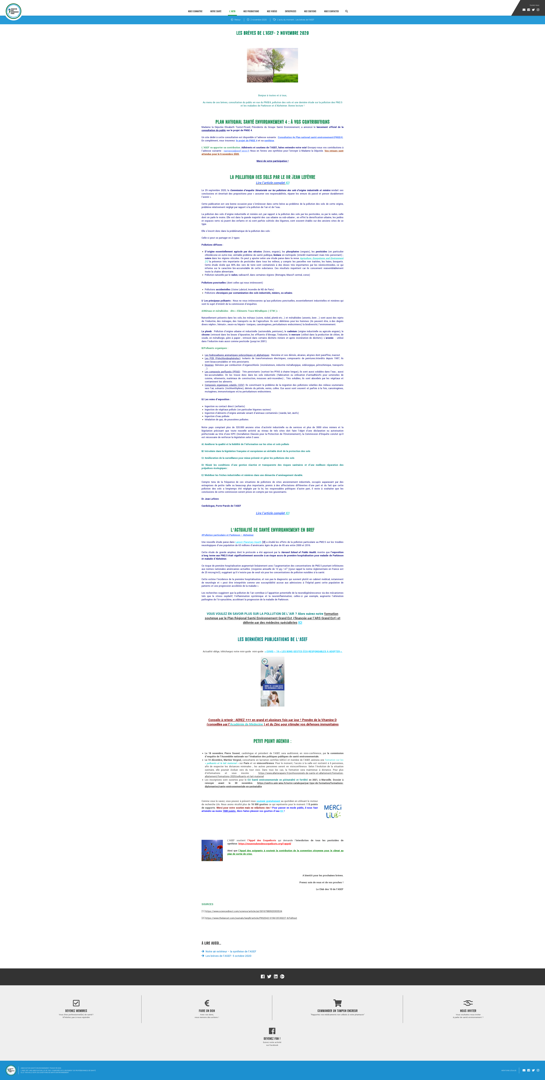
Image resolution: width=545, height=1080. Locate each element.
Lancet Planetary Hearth (248, 542)
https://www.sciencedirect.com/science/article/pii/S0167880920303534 (243, 911)
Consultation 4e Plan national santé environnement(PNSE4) (310, 137)
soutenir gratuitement (268, 801)
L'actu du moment (285, 19)
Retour (237, 19)
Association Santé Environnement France (13, 11)
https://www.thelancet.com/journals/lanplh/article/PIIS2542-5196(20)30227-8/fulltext (251, 918)
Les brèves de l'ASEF (305, 19)
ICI (287, 183)
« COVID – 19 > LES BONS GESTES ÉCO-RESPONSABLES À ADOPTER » (303, 651)
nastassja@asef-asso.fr (236, 150)
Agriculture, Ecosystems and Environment (321, 258)
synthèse (269, 140)
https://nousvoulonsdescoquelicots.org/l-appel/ (264, 843)
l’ (245, 724)
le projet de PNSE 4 (246, 140)
